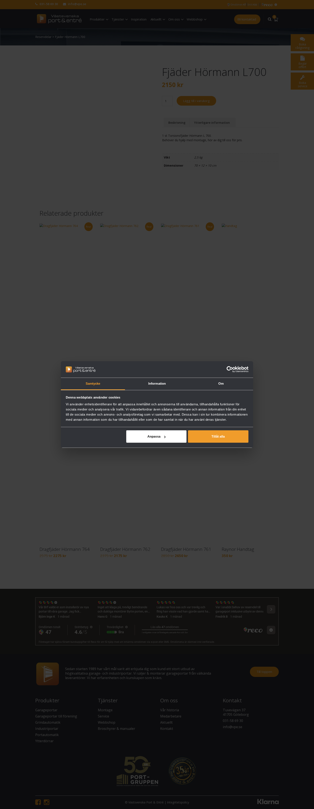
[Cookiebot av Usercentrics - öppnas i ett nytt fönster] (229, 369)
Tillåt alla (218, 436)
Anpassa (153, 436)
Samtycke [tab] (93, 383)
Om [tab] (221, 383)
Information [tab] (157, 383)
